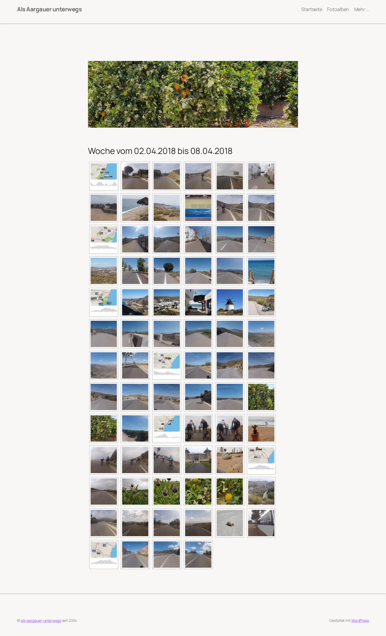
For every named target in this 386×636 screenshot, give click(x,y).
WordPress (360, 620)
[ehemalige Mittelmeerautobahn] (135, 271)
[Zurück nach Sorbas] (135, 365)
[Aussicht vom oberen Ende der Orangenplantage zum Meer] (230, 397)
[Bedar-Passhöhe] (198, 554)
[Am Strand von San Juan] (261, 428)
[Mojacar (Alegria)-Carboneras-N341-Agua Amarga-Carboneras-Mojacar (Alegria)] (104, 176)
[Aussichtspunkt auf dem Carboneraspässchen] (135, 302)
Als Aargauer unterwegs (49, 9)
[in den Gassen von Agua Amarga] (261, 176)
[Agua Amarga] (167, 302)
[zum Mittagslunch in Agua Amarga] (230, 176)
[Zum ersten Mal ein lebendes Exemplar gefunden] (230, 523)
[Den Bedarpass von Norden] (167, 554)
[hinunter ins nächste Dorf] (104, 397)
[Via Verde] (135, 239)
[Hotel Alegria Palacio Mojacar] (198, 460)
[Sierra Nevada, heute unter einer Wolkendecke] (104, 271)
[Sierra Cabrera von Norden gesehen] (230, 271)
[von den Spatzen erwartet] (230, 460)
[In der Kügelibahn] (135, 523)
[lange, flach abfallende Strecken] (261, 365)
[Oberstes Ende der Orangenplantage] (261, 491)
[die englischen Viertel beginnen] (135, 397)
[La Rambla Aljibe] (104, 523)
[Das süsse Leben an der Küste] (261, 271)
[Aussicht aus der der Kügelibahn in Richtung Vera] (198, 523)
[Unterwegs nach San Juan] (198, 428)
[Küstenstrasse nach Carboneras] (167, 176)
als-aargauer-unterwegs (41, 620)
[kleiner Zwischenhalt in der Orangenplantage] (261, 397)
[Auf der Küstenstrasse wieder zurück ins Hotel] (104, 460)
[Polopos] (198, 239)
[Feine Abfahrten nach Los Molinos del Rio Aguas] (261, 239)
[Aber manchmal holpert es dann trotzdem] (230, 365)
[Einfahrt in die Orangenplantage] (104, 491)
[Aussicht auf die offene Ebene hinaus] (167, 397)
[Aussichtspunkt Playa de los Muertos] (104, 208)
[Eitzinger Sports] (261, 523)
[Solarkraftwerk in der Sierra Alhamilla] (198, 334)
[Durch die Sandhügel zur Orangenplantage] (135, 554)
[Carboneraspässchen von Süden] (230, 208)
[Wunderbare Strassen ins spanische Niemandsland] (198, 365)
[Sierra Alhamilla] (261, 302)
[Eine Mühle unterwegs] (230, 302)
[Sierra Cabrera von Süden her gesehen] (230, 239)
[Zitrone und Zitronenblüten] (198, 491)
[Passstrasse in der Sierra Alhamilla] (104, 334)
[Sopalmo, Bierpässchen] (135, 176)
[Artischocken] (135, 491)
